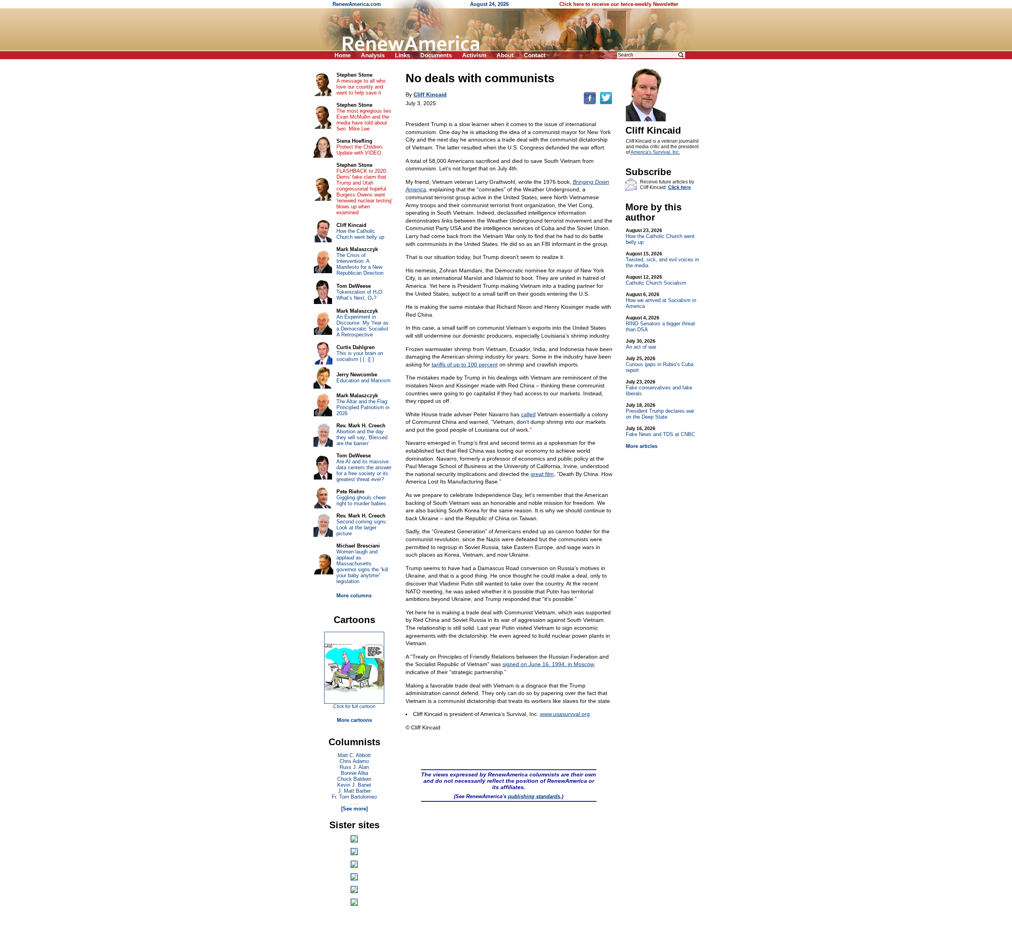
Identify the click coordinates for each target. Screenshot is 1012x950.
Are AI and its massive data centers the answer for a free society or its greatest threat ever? (363, 470)
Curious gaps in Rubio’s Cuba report (659, 364)
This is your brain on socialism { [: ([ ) (359, 356)
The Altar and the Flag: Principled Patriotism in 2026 (362, 407)
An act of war (641, 344)
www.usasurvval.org (565, 714)
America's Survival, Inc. (655, 152)
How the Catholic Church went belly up (660, 236)
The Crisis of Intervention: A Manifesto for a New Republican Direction (359, 264)
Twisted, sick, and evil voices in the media (662, 259)
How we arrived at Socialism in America (661, 300)
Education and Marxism (363, 380)
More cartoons (354, 720)
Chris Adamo (354, 761)
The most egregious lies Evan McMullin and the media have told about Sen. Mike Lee (363, 120)
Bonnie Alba (354, 773)
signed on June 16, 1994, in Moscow (548, 664)
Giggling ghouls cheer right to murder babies (361, 500)
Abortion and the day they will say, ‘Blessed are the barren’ (361, 437)
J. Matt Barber (354, 791)
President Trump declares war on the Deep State (660, 411)
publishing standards (534, 796)
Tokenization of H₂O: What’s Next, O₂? (360, 295)
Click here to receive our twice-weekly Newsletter (618, 4)
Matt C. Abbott (354, 755)
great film (542, 474)
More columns (354, 596)
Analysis (373, 55)
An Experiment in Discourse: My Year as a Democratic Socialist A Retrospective (362, 326)
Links (402, 55)
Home (342, 55)
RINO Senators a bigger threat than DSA (660, 323)
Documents (436, 55)
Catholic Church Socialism (656, 280)
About (505, 55)
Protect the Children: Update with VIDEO (359, 150)
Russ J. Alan (354, 767)
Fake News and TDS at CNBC (660, 431)
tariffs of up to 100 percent (465, 364)
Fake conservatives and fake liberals (659, 388)
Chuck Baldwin (354, 779)
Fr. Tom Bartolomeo (354, 797)
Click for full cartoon (354, 706)
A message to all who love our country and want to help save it (360, 87)
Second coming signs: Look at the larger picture (361, 527)
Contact (535, 55)
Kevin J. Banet (354, 785)
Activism (474, 55)
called (528, 414)
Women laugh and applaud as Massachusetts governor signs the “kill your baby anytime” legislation (362, 566)
